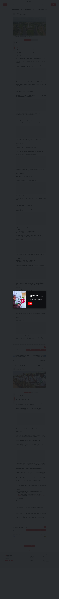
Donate (30, 303)
